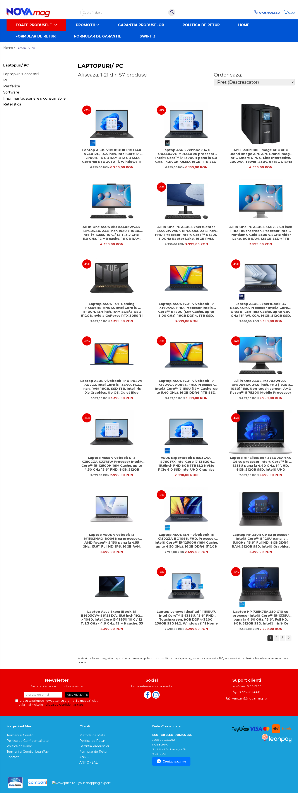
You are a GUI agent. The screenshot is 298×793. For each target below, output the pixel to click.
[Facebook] (147, 695)
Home (243, 25)
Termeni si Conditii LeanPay (28, 752)
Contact (13, 757)
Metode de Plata (92, 735)
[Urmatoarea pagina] (288, 638)
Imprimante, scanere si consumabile (34, 98)
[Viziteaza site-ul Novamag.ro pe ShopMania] (15, 783)
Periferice (11, 86)
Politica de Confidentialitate (63, 704)
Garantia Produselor (141, 25)
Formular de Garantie (97, 36)
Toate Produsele (34, 25)
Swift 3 (147, 36)
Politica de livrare (19, 746)
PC (5, 80)
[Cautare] (171, 12)
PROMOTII (86, 25)
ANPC (84, 757)
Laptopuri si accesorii (21, 74)
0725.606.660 (249, 692)
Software (11, 92)
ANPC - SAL (88, 762)
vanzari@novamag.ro (249, 698)
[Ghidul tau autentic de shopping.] (37, 782)
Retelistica (12, 104)
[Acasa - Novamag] (28, 12)
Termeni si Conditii (20, 735)
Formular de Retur (35, 36)
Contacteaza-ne (174, 761)
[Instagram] (156, 695)
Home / (9, 48)
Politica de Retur (201, 25)
